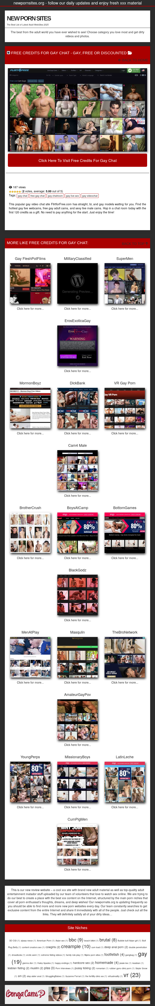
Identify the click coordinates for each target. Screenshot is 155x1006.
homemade (107, 962)
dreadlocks (18, 954)
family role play (75, 954)
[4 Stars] (17, 191)
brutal (108, 939)
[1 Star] (10, 191)
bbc (76, 939)
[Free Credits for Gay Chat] (77, 110)
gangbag (131, 954)
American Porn (46, 940)
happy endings (63, 963)
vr (132, 974)
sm (22, 976)
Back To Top (134, 244)
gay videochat (89, 195)
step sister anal (36, 976)
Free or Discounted (105, 53)
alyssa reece (28, 940)
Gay (77, 53)
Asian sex (62, 940)
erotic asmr (33, 954)
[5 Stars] (20, 191)
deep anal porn (116, 947)
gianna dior (29, 963)
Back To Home (134, 60)
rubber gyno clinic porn (122, 968)
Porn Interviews (65, 968)
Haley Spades (45, 963)
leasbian (138, 963)
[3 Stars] (15, 191)
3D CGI (14, 940)
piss (49, 968)
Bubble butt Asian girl (129, 940)
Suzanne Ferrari (75, 976)
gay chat (22, 195)
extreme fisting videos (53, 954)
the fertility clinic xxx (96, 976)
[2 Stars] (12, 191)
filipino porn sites (94, 954)
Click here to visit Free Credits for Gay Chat (78, 160)
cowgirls (53, 947)
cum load (97, 947)
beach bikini (91, 940)
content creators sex (33, 947)
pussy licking (85, 968)
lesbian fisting (18, 968)
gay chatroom (55, 195)
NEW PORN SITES (29, 18)
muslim (36, 968)
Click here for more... (30, 308)
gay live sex (72, 195)
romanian (102, 968)
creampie (76, 946)
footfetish (114, 954)
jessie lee (125, 963)
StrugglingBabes (55, 976)
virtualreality (115, 976)
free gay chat (37, 195)
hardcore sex (83, 963)
